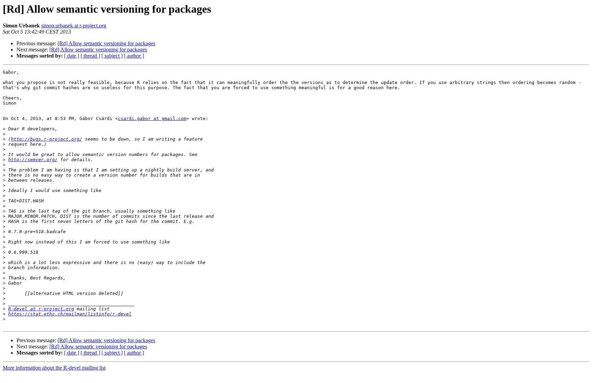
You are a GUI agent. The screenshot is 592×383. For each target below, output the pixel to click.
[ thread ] (90, 56)
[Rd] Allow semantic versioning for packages (106, 43)
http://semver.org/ (33, 159)
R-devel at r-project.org (41, 308)
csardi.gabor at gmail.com (152, 118)
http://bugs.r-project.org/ (46, 139)
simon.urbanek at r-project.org (73, 25)
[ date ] (71, 56)
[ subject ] (112, 56)
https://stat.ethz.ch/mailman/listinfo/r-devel (70, 313)
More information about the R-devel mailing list (54, 368)
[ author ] (134, 56)
